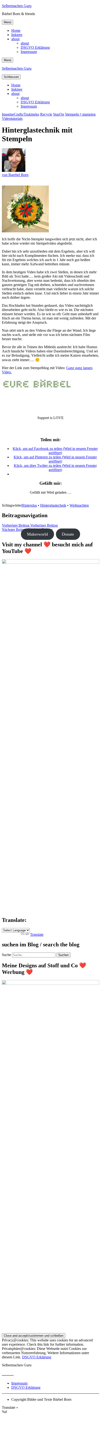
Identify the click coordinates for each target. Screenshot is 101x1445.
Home (15, 30)
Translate (36, 934)
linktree (16, 35)
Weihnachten (79, 505)
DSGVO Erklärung (35, 47)
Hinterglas (29, 505)
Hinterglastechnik (53, 505)
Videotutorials (12, 119)
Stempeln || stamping (80, 114)
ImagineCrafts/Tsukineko (20, 114)
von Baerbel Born (15, 175)
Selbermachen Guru (16, 6)
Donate (68, 534)
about (15, 39)
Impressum (29, 52)
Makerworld (37, 534)
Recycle (46, 114)
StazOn (58, 114)
